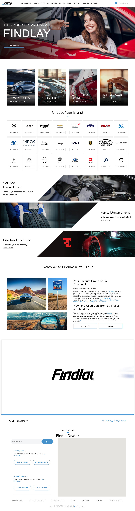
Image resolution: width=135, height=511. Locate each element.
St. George (91, 302)
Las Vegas (111, 292)
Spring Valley (114, 300)
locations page (106, 298)
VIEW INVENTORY (14, 132)
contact (110, 326)
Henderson (102, 302)
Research (76, 3)
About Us (85, 3)
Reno (85, 302)
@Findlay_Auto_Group (114, 421)
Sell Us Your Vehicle (41, 3)
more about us (85, 326)
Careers (94, 3)
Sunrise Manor (78, 302)
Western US (95, 300)
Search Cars (26, 3)
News (69, 3)
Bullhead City (104, 300)
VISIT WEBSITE (22, 462)
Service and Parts (58, 3)
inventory (110, 313)
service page (77, 320)
